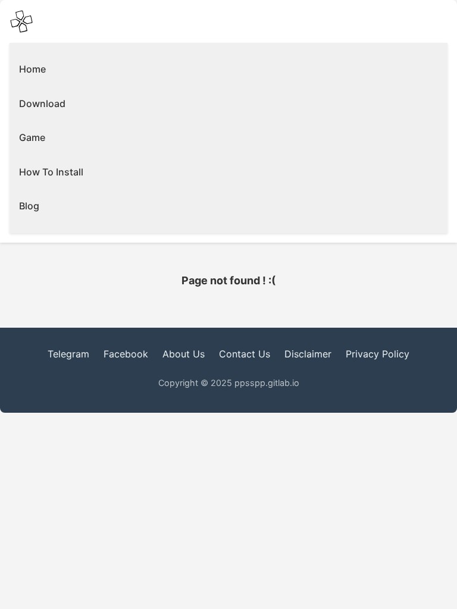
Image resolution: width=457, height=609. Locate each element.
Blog (29, 206)
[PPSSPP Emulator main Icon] (21, 21)
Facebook (126, 354)
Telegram (68, 354)
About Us (183, 354)
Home (32, 69)
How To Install (51, 172)
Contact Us (244, 354)
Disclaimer (307, 354)
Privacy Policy (377, 354)
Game (32, 137)
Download (42, 103)
